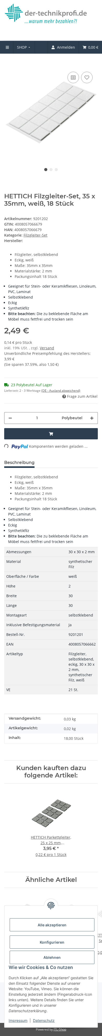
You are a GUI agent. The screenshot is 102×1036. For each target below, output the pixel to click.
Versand (47, 347)
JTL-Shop (60, 1029)
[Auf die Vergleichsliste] (73, 77)
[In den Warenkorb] (8, 62)
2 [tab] (51, 169)
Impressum (18, 1020)
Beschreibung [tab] (19, 462)
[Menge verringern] (10, 418)
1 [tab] (45, 169)
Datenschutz (44, 1020)
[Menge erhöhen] (92, 418)
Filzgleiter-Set (35, 235)
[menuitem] (24, 47)
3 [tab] (56, 169)
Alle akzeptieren (52, 925)
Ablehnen (52, 957)
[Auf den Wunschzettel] (87, 77)
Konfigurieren (52, 942)
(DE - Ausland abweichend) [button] (60, 390)
